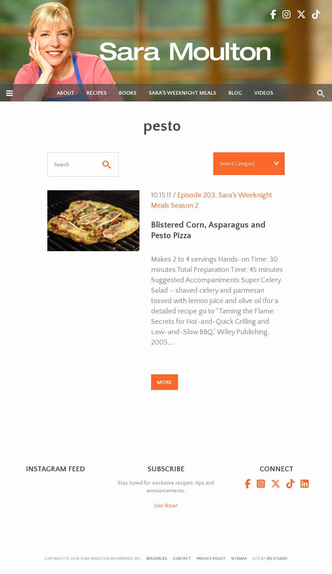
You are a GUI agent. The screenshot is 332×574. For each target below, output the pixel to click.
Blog (235, 93)
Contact (182, 558)
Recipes (97, 93)
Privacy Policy (211, 558)
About (65, 93)
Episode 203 (196, 195)
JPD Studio (277, 558)
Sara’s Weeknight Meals (182, 93)
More (164, 382)
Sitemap (239, 558)
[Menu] (9, 93)
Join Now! (165, 506)
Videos (263, 93)
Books (127, 93)
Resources (157, 558)
